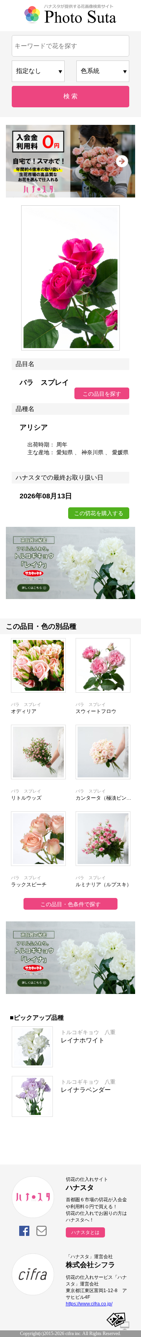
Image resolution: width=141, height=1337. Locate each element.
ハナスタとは (85, 1232)
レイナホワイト (83, 1040)
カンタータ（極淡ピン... (103, 798)
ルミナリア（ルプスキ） (104, 884)
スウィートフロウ (96, 711)
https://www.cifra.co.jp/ (89, 1304)
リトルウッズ (26, 798)
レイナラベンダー (86, 1089)
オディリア (23, 711)
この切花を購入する (98, 513)
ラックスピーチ (29, 884)
